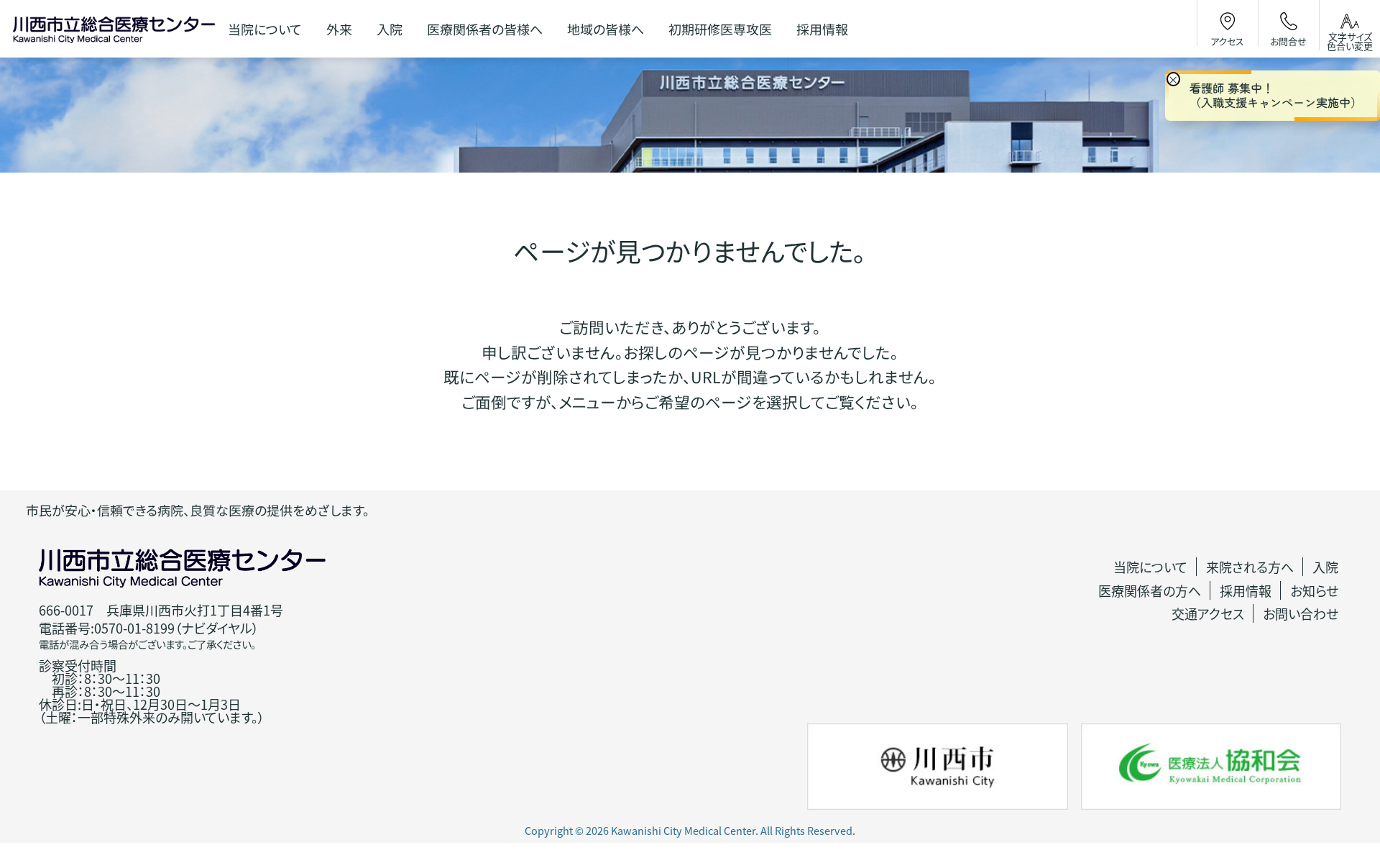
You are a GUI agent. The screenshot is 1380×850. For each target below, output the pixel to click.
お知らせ (1314, 590)
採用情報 (1245, 590)
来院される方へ (1250, 566)
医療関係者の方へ (1149, 590)
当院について (1150, 566)
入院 (1325, 566)
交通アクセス (1208, 613)
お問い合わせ (1300, 613)
